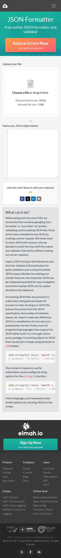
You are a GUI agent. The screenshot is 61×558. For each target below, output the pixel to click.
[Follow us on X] (21, 552)
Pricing (7, 472)
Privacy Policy (25, 540)
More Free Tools (42, 513)
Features (8, 468)
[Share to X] (27, 198)
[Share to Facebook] (22, 198)
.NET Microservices (14, 501)
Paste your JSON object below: (20, 125)
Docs (26, 480)
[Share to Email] (39, 198)
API (45, 480)
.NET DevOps (10, 497)
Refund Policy (42, 540)
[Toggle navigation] (53, 5)
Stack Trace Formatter (45, 501)
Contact (27, 472)
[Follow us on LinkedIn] (39, 552)
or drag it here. (30, 92)
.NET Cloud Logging (14, 505)
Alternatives (50, 476)
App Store (8, 480)
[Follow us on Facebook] (30, 552)
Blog (25, 476)
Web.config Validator (45, 497)
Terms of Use (9, 540)
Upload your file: (12, 63)
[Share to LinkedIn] (33, 198)
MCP (46, 484)
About (26, 468)
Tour (5, 476)
